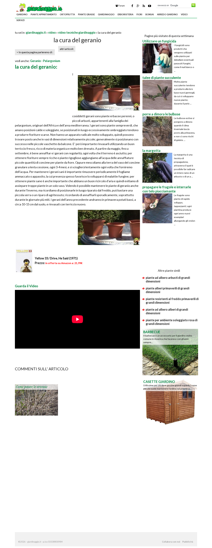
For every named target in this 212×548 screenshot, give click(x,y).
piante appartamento (44, 14)
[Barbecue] (170, 352)
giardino (21, 14)
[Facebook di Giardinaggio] (132, 5)
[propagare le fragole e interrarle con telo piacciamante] (158, 208)
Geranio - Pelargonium (45, 61)
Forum (121, 5)
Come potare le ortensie (31, 387)
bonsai (149, 14)
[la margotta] (158, 168)
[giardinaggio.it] (39, 8)
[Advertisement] (53, 28)
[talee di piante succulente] (158, 95)
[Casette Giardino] (170, 401)
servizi (20, 20)
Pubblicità (187, 541)
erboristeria (125, 14)
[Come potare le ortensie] (36, 399)
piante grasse (86, 14)
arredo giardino (167, 14)
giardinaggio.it (36, 32)
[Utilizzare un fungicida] (158, 58)
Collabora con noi (171, 541)
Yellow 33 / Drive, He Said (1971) (56, 258)
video (184, 14)
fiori (139, 14)
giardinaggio (106, 14)
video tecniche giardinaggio (77, 32)
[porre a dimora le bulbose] (158, 131)
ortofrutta (67, 14)
